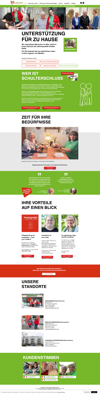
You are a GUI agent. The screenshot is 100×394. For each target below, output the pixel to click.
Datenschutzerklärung (61, 392)
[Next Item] (76, 149)
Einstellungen (87, 392)
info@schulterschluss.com (51, 345)
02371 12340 (63, 6)
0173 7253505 (72, 6)
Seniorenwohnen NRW (34, 91)
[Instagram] (83, 3)
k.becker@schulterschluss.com (52, 308)
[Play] (26, 377)
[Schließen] (98, 392)
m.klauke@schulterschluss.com (52, 329)
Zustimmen (94, 392)
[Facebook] (81, 3)
